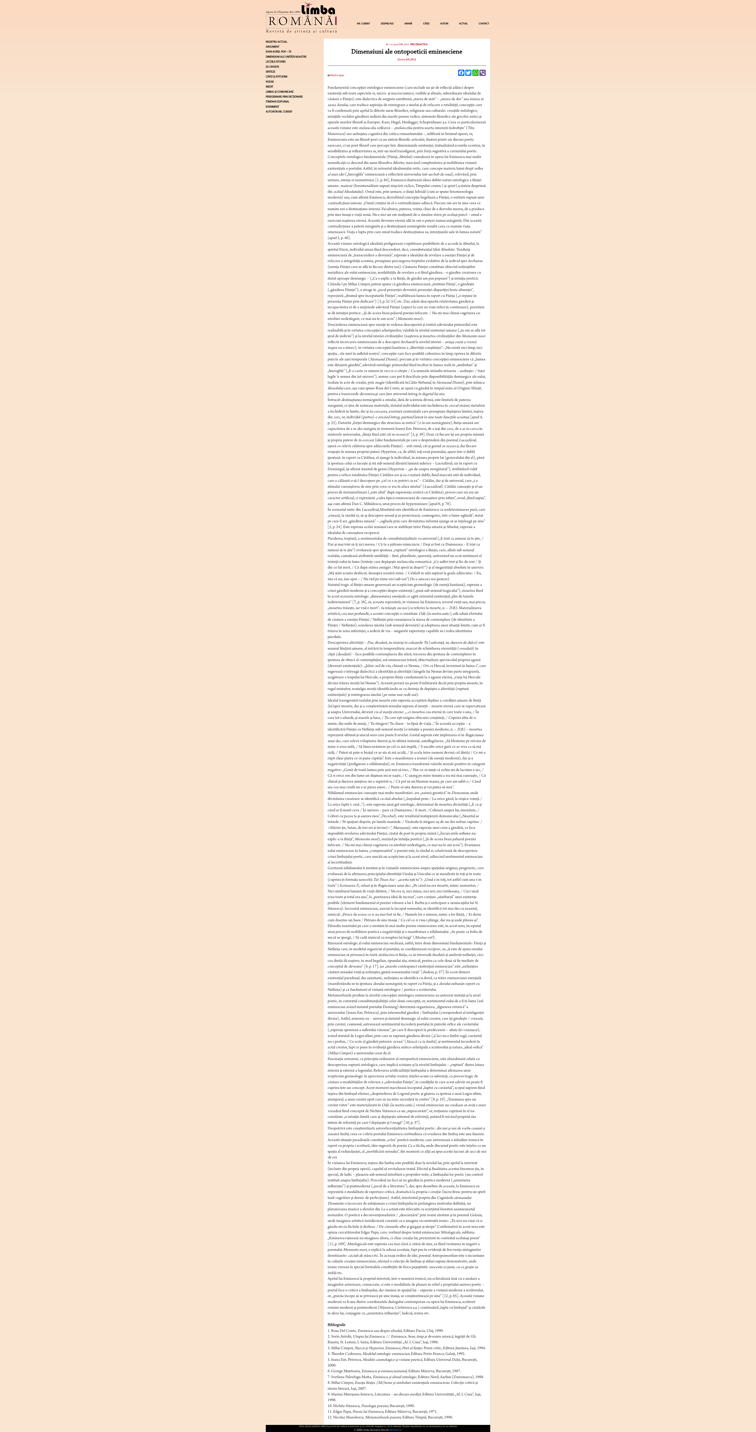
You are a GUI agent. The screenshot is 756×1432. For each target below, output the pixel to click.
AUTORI (444, 23)
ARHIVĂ (408, 23)
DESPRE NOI (387, 23)
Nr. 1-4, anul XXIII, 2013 (397, 44)
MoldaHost (395, 1430)
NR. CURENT (363, 23)
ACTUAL (463, 23)
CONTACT (484, 23)
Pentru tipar (337, 75)
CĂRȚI (426, 23)
